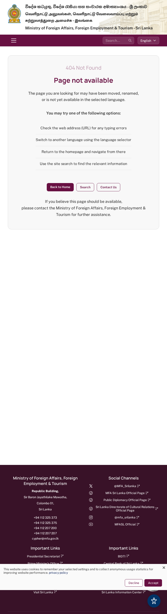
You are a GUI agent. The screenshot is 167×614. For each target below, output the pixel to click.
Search (85, 187)
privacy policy (58, 572)
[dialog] (83, 577)
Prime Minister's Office (43, 563)
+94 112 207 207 (45, 533)
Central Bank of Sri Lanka (121, 563)
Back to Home (60, 187)
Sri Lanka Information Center (122, 592)
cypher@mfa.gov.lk (45, 538)
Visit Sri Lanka (43, 592)
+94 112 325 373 (45, 517)
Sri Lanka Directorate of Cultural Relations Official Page (125, 508)
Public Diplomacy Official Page (125, 500)
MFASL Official (125, 524)
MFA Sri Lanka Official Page (125, 493)
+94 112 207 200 (45, 528)
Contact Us (108, 187)
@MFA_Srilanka (125, 486)
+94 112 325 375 (45, 523)
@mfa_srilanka (125, 517)
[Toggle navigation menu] (14, 40)
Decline (134, 583)
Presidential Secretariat (43, 556)
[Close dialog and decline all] (163, 566)
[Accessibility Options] (153, 600)
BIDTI (121, 556)
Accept (153, 583)
